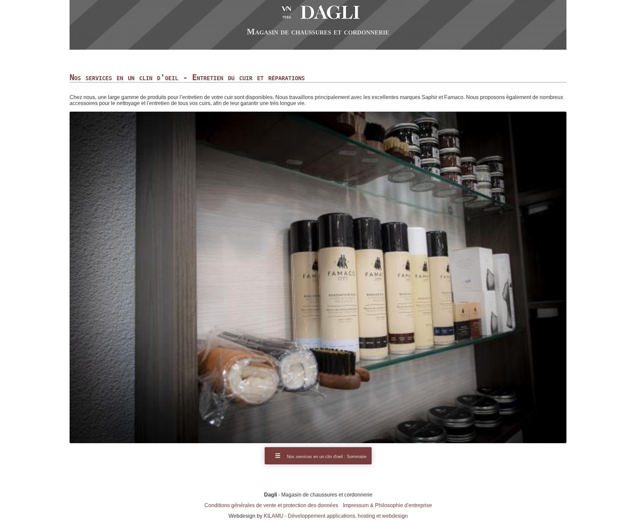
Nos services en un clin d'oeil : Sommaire (326, 456)
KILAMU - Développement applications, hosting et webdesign (336, 516)
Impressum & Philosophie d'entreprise (387, 505)
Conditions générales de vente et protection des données (271, 505)
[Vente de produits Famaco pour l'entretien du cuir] (318, 441)
